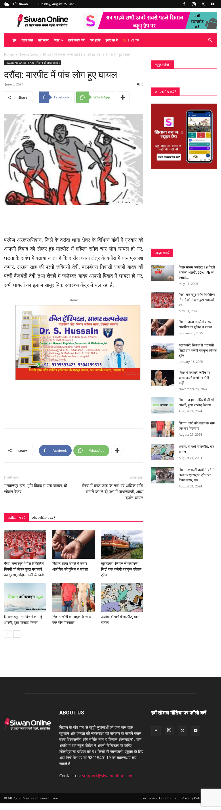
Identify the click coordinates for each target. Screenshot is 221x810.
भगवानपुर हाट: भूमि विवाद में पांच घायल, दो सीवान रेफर (35, 488)
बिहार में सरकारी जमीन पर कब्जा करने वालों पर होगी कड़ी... (194, 378)
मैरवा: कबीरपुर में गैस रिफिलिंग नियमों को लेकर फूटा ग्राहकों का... (197, 300)
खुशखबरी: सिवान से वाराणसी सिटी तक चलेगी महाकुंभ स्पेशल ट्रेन (121, 569)
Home (9, 54)
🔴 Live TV (131, 40)
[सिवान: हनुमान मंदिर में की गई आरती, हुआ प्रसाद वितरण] (25, 597)
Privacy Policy (192, 798)
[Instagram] (193, 4)
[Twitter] (203, 4)
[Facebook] (184, 4)
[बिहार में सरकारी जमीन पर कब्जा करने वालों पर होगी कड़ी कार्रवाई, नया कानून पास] (162, 378)
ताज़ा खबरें (27, 40)
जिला (56, 40)
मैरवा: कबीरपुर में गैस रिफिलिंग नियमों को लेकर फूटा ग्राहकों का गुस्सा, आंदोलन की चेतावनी (24, 569)
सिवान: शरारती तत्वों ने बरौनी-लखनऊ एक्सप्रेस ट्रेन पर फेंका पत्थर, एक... (197, 475)
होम (14, 40)
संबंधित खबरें (16, 518)
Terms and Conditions (158, 798)
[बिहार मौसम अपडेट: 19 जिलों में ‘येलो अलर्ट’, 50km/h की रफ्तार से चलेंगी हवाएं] (162, 273)
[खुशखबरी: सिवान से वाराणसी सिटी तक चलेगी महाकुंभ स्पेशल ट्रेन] (122, 544)
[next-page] (16, 634)
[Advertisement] (73, 221)
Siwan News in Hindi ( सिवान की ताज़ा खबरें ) (50, 54)
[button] (210, 40)
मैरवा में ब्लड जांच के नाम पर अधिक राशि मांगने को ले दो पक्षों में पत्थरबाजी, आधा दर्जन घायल (112, 491)
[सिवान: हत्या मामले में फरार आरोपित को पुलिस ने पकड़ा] (73, 544)
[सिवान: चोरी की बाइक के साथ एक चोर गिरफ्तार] (73, 597)
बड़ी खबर (43, 40)
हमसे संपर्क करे (76, 40)
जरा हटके (95, 40)
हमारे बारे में (112, 40)
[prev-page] (7, 634)
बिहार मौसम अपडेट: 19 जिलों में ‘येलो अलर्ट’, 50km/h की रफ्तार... (197, 272)
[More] (123, 97)
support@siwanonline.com (108, 775)
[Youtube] (212, 4)
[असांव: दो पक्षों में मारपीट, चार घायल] (122, 597)
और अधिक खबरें (43, 518)
